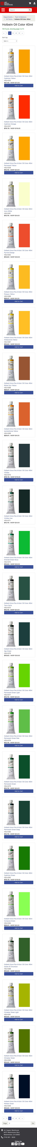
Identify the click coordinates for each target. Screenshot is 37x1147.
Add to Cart (19, 85)
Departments (8, 17)
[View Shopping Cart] (30, 3)
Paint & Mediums (20, 17)
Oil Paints (9, 19)
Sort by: (5, 37)
